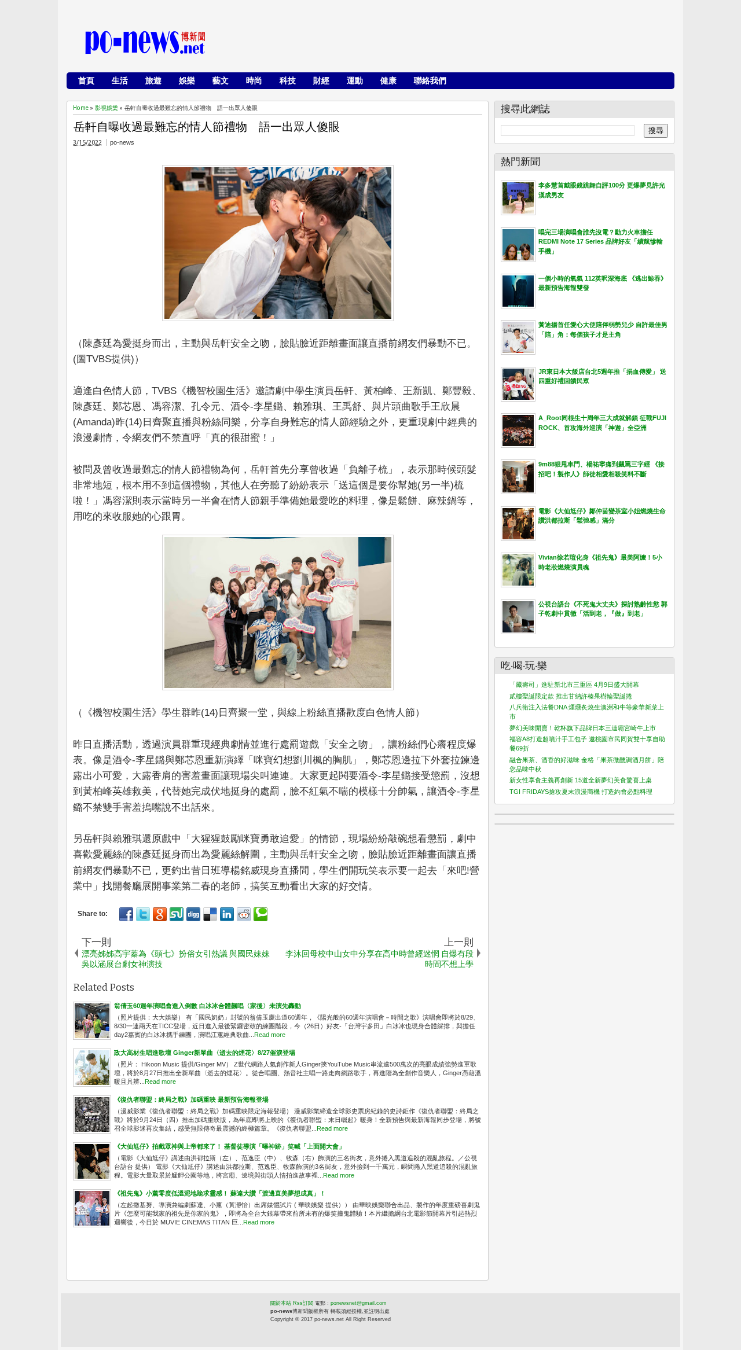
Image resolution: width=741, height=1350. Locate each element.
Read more (269, 1034)
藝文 (220, 80)
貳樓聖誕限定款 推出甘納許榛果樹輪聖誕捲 (570, 696)
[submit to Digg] (193, 914)
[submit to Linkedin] (227, 914)
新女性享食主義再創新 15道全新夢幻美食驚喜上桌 (580, 780)
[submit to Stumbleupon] (177, 914)
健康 (388, 80)
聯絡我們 (430, 80)
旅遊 (153, 80)
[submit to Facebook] (126, 914)
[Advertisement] (458, 43)
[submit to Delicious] (210, 914)
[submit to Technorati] (260, 914)
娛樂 (187, 80)
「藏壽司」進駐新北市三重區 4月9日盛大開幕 (574, 684)
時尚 (254, 80)
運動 (355, 80)
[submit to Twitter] (143, 914)
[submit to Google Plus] (160, 914)
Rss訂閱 (303, 1303)
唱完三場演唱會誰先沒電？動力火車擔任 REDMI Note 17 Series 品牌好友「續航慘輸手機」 (600, 242)
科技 (288, 80)
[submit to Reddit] (244, 914)
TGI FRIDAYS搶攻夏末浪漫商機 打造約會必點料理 (580, 791)
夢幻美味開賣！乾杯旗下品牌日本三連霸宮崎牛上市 (582, 727)
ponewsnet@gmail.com (359, 1303)
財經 (321, 80)
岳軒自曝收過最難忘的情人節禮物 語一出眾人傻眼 (207, 127)
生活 (120, 80)
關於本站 (280, 1303)
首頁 (86, 80)
